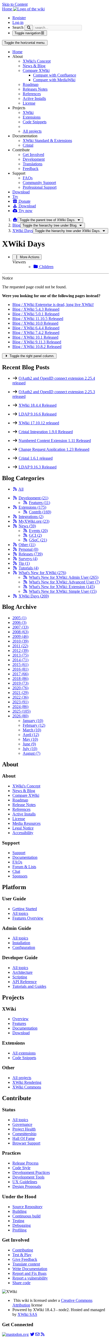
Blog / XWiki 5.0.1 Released (35, 314)
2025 (21, 711)
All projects (32, 131)
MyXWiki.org (34, 521)
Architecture (22, 972)
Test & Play (21, 1254)
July (30, 748)
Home (17, 52)
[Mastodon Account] (15, 1334)
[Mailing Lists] (37, 1334)
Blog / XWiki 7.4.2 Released (35, 332)
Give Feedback (24, 1259)
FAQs (28, 178)
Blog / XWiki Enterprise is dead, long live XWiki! (53, 304)
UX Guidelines (24, 1182)
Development (34, 159)
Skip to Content (15, 4)
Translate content (26, 1264)
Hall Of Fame (23, 1138)
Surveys (28, 558)
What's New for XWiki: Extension (62, 586)
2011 (20, 646)
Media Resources (26, 823)
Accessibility (22, 833)
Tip (24, 563)
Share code (21, 1283)
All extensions (24, 1053)
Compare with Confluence (54, 75)
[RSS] (15, 489)
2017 (20, 674)
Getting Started (24, 909)
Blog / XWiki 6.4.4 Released (35, 328)
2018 (20, 678)
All (20, 489)
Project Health (24, 1129)
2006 (19, 622)
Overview (20, 1019)
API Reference (24, 981)
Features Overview (27, 918)
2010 (20, 641)
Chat (16, 871)
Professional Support (40, 187)
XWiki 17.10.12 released (39, 423)
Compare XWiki (36, 70)
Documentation (24, 857)
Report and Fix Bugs (29, 1273)
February (34, 725)
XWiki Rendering (26, 1082)
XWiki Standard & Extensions (47, 140)
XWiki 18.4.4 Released (38, 405)
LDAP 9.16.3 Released (38, 467)
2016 (20, 669)
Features (39, 502)
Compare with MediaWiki (54, 80)
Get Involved (33, 154)
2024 (20, 706)
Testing (18, 1221)
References (32, 94)
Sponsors (19, 876)
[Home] (15, 219)
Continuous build (26, 1216)
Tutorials (28, 568)
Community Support (39, 182)
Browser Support (26, 1143)
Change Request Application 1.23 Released (54, 449)
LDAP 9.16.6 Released (38, 414)
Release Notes (24, 804)
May (30, 739)
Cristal (28, 145)
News (27, 526)
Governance (22, 1124)
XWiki (28, 112)
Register (19, 18)
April (31, 734)
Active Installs (34, 98)
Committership (24, 1134)
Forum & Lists (24, 866)
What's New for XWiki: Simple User (63, 591)
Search (17, 27)
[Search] (29, 27)
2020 (20, 688)
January (33, 720)
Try (15, 196)
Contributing (22, 1250)
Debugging (21, 1225)
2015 (20, 664)
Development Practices (31, 1172)
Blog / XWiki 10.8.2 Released (36, 346)
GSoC (38, 540)
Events (38, 530)
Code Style (21, 1168)
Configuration (23, 947)
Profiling (19, 1230)
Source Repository (27, 1206)
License (29, 103)
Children (45, 266)
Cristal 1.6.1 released (36, 458)
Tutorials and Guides (29, 986)
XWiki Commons (26, 1087)
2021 (20, 692)
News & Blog (34, 66)
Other (27, 544)
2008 (20, 632)
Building (19, 1211)
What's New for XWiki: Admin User (63, 577)
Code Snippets (34, 122)
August (31, 753)
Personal (28, 549)
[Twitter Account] (32, 1334)
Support (18, 852)
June (29, 744)
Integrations (31, 516)
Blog (16, 225)
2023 (20, 702)
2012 (20, 650)
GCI (35, 535)
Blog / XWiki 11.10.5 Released (37, 318)
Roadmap (30, 84)
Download (21, 192)
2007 (20, 627)
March (32, 730)
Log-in (17, 22)
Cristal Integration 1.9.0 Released (46, 432)
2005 (19, 618)
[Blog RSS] (42, 1334)
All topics (20, 913)
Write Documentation (29, 1269)
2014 (20, 660)
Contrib (40, 512)
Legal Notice (23, 828)
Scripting (19, 977)
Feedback (30, 168)
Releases (31, 554)
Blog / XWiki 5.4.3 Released (35, 309)
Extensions (32, 117)
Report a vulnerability (30, 1278)
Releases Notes (35, 89)
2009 (20, 636)
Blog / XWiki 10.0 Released (35, 323)
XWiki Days (22, 230)
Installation (21, 943)
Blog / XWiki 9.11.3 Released (36, 342)
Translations (32, 164)
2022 (20, 697)
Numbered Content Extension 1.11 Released (55, 440)
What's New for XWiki (42, 572)
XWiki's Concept (37, 61)
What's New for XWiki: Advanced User (64, 582)
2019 (20, 683)
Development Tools (28, 1177)
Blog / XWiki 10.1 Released (35, 337)
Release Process (25, 1163)
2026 (20, 716)
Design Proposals (26, 1186)
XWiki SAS (27, 1314)
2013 (20, 655)
